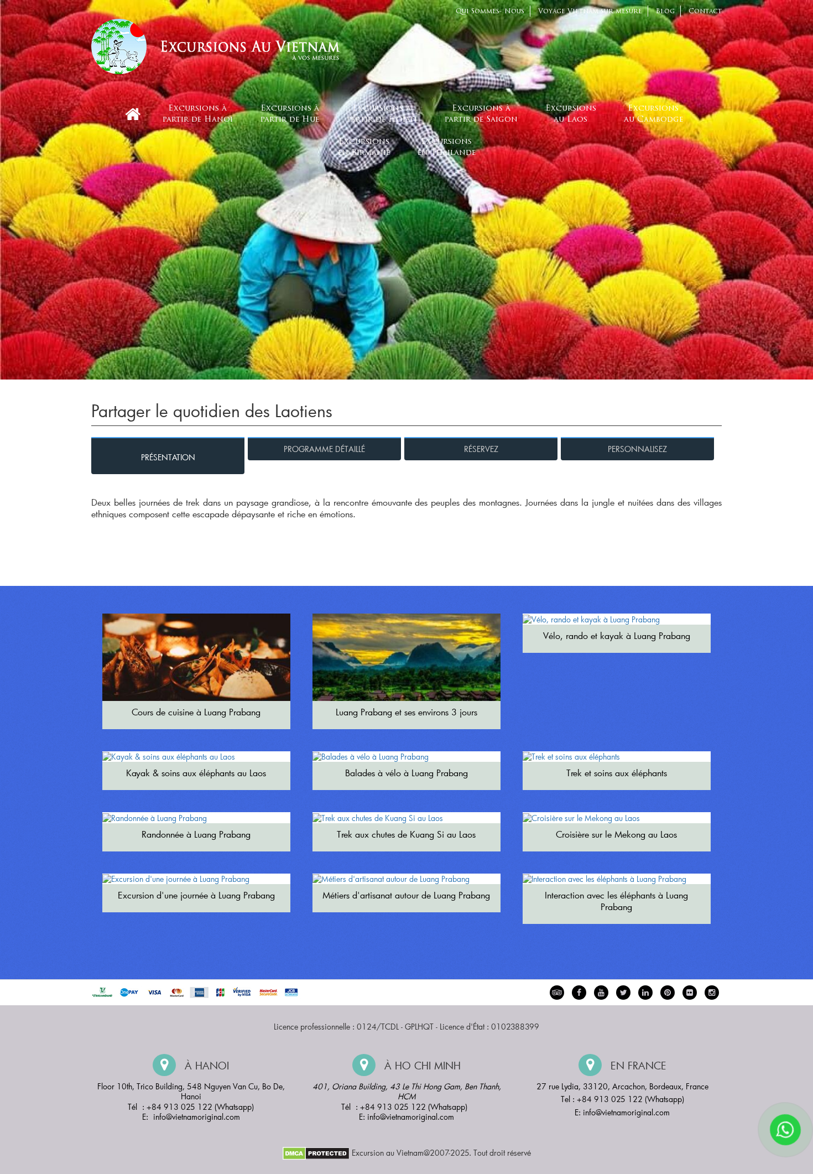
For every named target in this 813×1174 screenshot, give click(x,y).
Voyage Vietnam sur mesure (590, 11)
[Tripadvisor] (557, 992)
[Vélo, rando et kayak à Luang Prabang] (617, 619)
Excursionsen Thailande (447, 147)
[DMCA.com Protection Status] (316, 1152)
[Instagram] (712, 992)
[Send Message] (785, 1129)
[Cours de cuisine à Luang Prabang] (196, 657)
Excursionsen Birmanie (364, 147)
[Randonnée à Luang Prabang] (196, 817)
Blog (665, 11)
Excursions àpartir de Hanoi (198, 114)
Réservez (481, 449)
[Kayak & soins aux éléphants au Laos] (196, 756)
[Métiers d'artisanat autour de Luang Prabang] (406, 879)
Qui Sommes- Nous (490, 11)
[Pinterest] (645, 992)
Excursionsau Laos (570, 114)
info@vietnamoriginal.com (196, 1116)
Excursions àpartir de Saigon (481, 114)
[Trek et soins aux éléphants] (617, 756)
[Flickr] (689, 992)
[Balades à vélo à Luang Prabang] (406, 756)
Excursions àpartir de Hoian (382, 114)
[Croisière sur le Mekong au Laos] (617, 817)
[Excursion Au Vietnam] (224, 45)
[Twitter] (623, 992)
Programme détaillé (324, 449)
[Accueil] (132, 114)
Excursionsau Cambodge (653, 114)
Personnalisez (637, 449)
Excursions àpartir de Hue (289, 114)
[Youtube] (601, 992)
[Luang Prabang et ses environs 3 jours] (406, 657)
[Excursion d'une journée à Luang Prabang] (196, 879)
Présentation (168, 457)
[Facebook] (579, 992)
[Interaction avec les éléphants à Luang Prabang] (617, 879)
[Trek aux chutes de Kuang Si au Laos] (406, 817)
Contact (705, 11)
